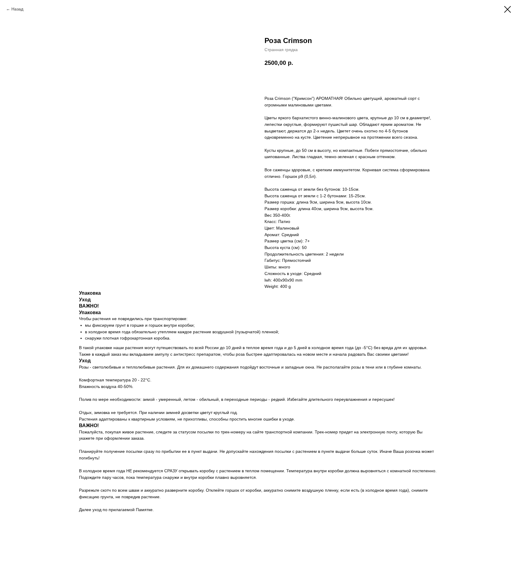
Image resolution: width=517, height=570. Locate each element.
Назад (17, 9)
